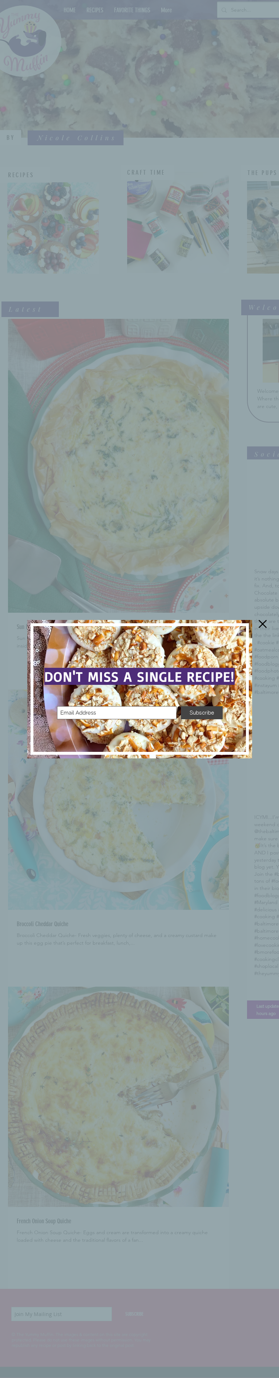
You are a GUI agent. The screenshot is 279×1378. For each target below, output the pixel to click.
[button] (263, 624)
